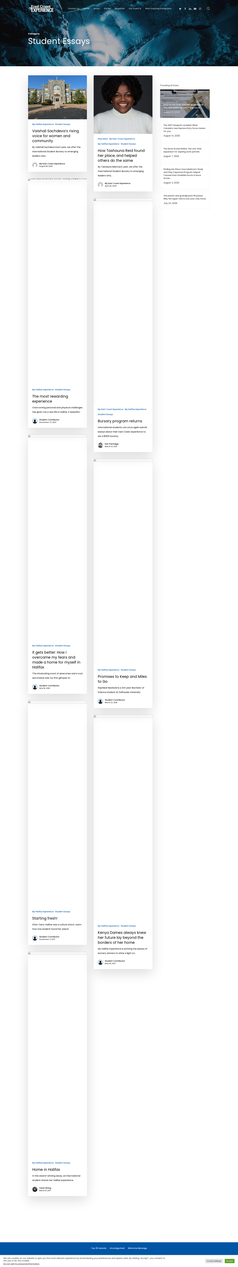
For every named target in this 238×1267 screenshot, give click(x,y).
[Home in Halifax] (57, 1074)
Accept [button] (229, 1261)
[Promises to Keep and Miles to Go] (123, 583)
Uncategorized (117, 1248)
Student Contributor (49, 419)
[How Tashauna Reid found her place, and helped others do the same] (123, 133)
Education (103, 138)
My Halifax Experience (43, 124)
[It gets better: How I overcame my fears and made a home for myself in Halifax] (57, 564)
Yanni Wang (45, 1188)
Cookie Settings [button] (214, 1261)
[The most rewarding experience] (57, 303)
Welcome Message (137, 1248)
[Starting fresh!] (57, 822)
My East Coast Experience (52, 163)
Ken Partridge (111, 444)
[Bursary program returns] (123, 325)
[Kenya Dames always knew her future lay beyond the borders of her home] (123, 842)
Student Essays (62, 124)
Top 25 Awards (98, 1248)
